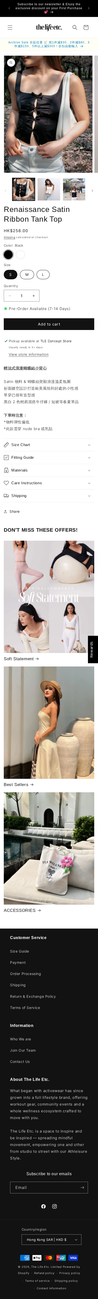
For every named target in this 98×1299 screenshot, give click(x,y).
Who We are (20, 1039)
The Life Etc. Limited (46, 1267)
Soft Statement (19, 658)
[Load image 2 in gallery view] (48, 189)
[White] (20, 254)
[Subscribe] (82, 1187)
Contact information (51, 1288)
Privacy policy (69, 1273)
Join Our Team (23, 1050)
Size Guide (19, 951)
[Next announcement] (88, 8)
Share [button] (15, 511)
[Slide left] (5, 190)
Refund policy (44, 1273)
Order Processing (25, 974)
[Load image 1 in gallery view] (23, 189)
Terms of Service (25, 1007)
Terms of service (37, 1281)
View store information (28, 354)
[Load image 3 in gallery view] (74, 189)
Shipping (9, 237)
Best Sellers (16, 784)
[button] (10, 27)
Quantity (11, 286)
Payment (18, 962)
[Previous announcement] (9, 8)
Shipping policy (66, 1281)
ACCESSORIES (20, 910)
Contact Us (20, 1061)
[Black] (8, 254)
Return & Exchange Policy (33, 996)
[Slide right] (92, 190)
